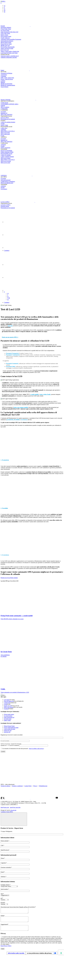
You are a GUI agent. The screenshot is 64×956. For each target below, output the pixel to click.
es (4, 8)
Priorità (3, 902)
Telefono (3, 876)
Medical (3, 82)
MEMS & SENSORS (6, 83)
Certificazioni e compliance (8, 181)
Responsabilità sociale (6, 153)
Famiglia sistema (5, 884)
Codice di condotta (6, 155)
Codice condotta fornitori (7, 156)
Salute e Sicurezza (5, 147)
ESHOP (3, 105)
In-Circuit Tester (5, 30)
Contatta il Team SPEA (7, 811)
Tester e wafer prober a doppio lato (10, 51)
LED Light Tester (5, 33)
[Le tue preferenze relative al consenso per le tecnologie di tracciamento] (61, 953)
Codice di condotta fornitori (8, 122)
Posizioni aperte (5, 206)
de (4, 11)
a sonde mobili (34, 394)
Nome (3, 858)
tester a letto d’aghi (45, 394)
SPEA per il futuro (5, 158)
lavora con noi (8, 705)
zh (4, 10)
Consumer (3, 76)
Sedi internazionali (5, 180)
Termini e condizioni (17, 786)
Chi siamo (3, 111)
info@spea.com (5, 807)
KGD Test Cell (5, 50)
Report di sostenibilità (6, 150)
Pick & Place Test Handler (8, 47)
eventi (5, 704)
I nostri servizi (4, 102)
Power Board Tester (6, 36)
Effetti (3, 915)
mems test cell (7, 730)
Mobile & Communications (8, 85)
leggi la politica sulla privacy (36, 748)
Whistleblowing (43, 786)
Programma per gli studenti (8, 119)
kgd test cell (7, 732)
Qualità (2, 123)
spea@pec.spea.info (15, 807)
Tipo (2, 893)
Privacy (35, 786)
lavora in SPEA (5, 117)
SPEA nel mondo (8, 707)
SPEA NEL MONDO (6, 114)
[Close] (14, 819)
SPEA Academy (5, 107)
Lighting (3, 80)
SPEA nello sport (5, 134)
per (2, 898)
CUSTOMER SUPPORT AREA (9, 104)
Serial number (5, 889)
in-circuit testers (8, 716)
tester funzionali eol (9, 717)
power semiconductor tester (11, 727)
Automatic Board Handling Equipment (11, 39)
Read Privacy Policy (6, 945)
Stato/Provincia (5, 850)
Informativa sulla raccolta (16, 953)
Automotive (4, 74)
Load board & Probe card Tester (9, 53)
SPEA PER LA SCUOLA (8, 131)
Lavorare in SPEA (5, 205)
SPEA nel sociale (5, 132)
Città (2, 845)
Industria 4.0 (4, 113)
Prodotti (3, 26)
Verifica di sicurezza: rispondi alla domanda (11, 743)
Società (2, 187)
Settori (2, 70)
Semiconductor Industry (7, 41)
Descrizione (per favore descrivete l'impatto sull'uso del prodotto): (18, 907)
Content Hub (4, 108)
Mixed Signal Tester (6, 42)
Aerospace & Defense (6, 73)
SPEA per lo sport (5, 162)
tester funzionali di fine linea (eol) (9, 32)
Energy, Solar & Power (7, 79)
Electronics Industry (6, 27)
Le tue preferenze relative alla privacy (39, 953)
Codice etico (4, 128)
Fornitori (6, 708)
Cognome (4, 863)
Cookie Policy (28, 786)
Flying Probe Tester (6, 29)
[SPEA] (3, 1)
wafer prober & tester (9, 729)
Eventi (3, 135)
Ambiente (3, 129)
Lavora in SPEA (5, 202)
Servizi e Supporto (5, 99)
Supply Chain (4, 125)
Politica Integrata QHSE (7, 152)
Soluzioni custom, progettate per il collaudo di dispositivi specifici (10, 56)
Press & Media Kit (9, 701)
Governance (4, 189)
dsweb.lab (13, 810)
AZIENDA (4, 175)
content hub (7, 702)
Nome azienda (5, 841)
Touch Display (4, 86)
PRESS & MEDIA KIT (7, 183)
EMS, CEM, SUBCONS (7, 77)
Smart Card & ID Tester (7, 48)
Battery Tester (4, 35)
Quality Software (5, 38)
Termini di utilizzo (5, 786)
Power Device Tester (6, 44)
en (4, 5)
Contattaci (6, 250)
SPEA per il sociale (6, 161)
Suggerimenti (4, 924)
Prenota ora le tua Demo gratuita (9, 577)
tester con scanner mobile (21, 407)
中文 (8, 298)
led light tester (7, 719)
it (4, 7)
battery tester (7, 720)
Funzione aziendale (6, 867)
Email (3, 872)
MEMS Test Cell (5, 45)
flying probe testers (9, 714)
